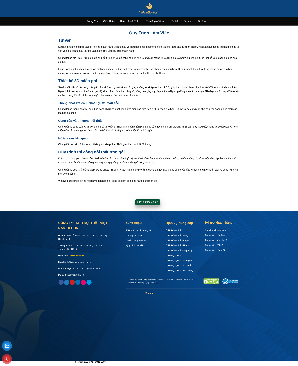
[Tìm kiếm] (210, 21)
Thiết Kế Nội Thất (129, 21)
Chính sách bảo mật (215, 250)
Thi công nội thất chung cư (179, 260)
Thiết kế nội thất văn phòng (179, 250)
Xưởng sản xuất (134, 235)
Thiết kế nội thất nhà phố (178, 240)
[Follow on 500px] (89, 282)
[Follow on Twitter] (66, 282)
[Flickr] (83, 282)
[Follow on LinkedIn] (77, 282)
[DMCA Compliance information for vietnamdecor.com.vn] (211, 281)
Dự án (187, 21)
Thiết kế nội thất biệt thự (178, 245)
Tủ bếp (175, 21)
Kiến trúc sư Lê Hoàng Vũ (138, 230)
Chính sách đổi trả (214, 245)
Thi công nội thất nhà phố (178, 265)
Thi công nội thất (155, 21)
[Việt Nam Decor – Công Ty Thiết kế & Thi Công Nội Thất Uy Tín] (149, 8)
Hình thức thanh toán (215, 230)
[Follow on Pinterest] (72, 282)
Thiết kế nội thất (173, 230)
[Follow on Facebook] (61, 282)
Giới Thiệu (109, 21)
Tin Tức (202, 21)
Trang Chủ (93, 21)
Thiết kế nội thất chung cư (178, 235)
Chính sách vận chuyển (216, 240)
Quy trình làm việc (135, 245)
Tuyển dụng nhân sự (136, 240)
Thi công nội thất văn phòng (179, 270)
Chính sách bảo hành (215, 235)
